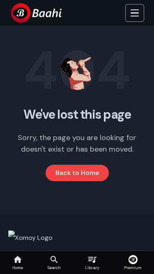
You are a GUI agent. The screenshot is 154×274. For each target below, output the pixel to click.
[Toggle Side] (134, 13)
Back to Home (77, 172)
